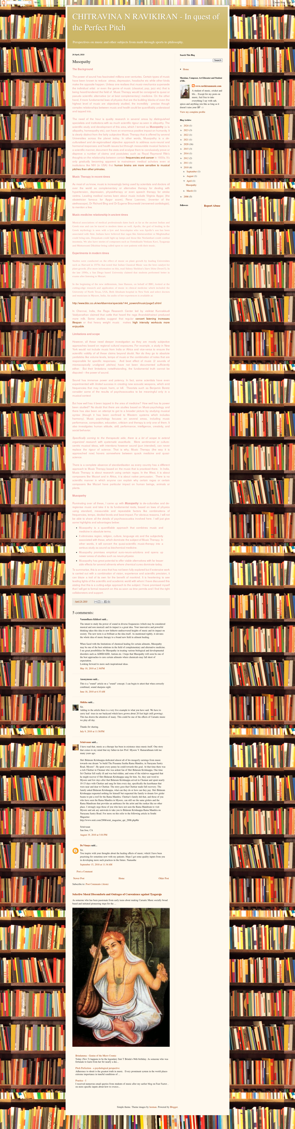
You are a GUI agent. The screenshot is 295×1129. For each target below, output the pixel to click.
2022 (186, 134)
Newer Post (78, 878)
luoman (153, 1107)
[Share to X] (102, 601)
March (190, 190)
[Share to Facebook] (105, 601)
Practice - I (80, 1080)
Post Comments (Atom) (97, 884)
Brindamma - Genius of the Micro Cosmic (95, 1055)
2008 (186, 196)
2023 (186, 130)
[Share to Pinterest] (108, 601)
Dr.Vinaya (85, 845)
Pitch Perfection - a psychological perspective (97, 1068)
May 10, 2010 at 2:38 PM (92, 668)
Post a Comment (85, 871)
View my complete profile (192, 111)
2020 (186, 144)
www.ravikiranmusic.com (208, 86)
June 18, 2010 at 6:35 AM (92, 691)
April (189, 180)
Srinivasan (85, 742)
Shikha (83, 702)
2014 (186, 153)
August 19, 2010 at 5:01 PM (93, 834)
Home (121, 878)
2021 (186, 139)
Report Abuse (212, 206)
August (190, 176)
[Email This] (95, 601)
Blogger (174, 1107)
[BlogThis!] (99, 601)
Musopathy (191, 185)
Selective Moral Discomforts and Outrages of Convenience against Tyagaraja (117, 894)
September (192, 171)
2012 (186, 158)
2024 (186, 125)
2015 (186, 148)
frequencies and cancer (140, 157)
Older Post (164, 878)
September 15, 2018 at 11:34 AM (96, 864)
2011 (186, 162)
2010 (186, 167)
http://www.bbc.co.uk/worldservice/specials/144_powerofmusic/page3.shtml (116, 303)
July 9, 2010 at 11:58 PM (92, 731)
